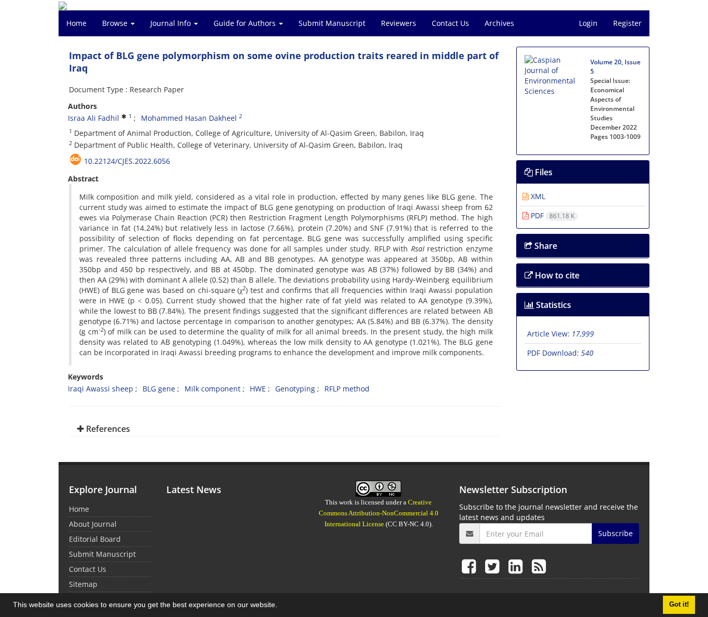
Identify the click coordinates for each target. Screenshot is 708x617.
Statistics (552, 305)
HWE (258, 389)
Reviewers (398, 23)
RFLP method (347, 389)
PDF (551, 215)
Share (544, 245)
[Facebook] (471, 566)
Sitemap (83, 584)
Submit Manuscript (332, 23)
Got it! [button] (679, 604)
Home (76, 23)
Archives (499, 23)
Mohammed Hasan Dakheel (189, 118)
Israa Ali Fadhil (93, 118)
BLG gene (159, 389)
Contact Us (450, 23)
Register (627, 23)
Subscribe (615, 533)
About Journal (93, 524)
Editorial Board (95, 539)
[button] (280, 606)
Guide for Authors (246, 23)
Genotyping (295, 389)
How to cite (556, 275)
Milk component (212, 389)
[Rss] (538, 566)
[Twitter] (494, 566)
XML (537, 196)
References (107, 428)
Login (588, 23)
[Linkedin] (517, 566)
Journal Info (171, 23)
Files (543, 172)
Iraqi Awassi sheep (100, 389)
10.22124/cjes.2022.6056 (127, 161)
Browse (116, 23)
